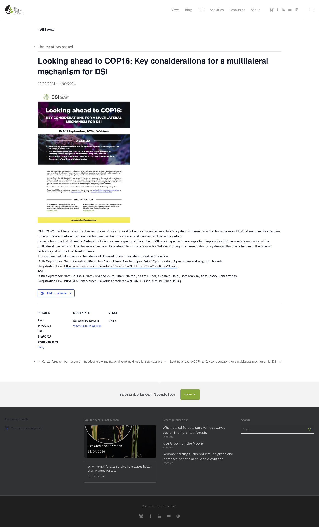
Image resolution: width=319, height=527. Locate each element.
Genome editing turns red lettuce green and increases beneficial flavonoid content (198, 456)
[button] (311, 10)
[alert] (41, 428)
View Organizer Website (87, 326)
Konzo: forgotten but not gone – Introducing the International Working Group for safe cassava (101, 361)
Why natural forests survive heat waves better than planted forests (194, 430)
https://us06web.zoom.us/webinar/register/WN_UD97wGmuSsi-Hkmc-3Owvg (121, 266)
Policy (41, 347)
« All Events (46, 29)
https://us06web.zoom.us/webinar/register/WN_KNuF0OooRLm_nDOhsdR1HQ (122, 280)
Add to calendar (57, 293)
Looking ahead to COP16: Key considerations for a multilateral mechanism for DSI (224, 361)
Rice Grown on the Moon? (183, 443)
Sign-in (190, 394)
